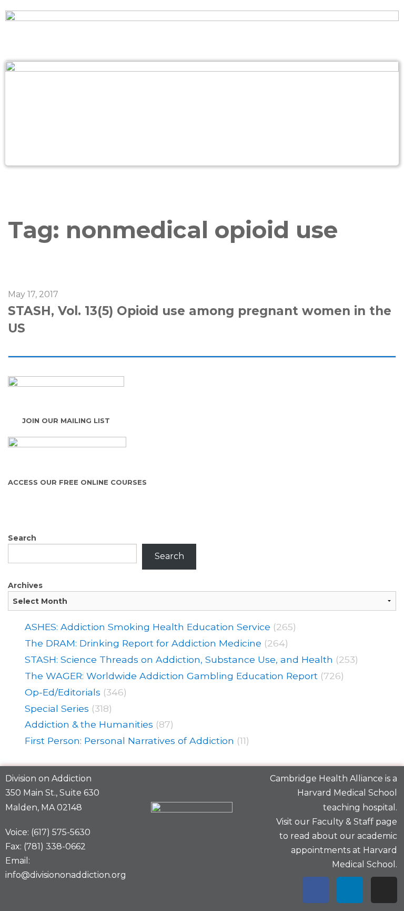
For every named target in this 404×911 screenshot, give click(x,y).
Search (22, 538)
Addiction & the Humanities (89, 724)
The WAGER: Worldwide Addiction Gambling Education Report (171, 675)
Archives (25, 585)
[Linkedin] (350, 890)
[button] (201, 188)
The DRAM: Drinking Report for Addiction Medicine (143, 643)
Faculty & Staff (342, 822)
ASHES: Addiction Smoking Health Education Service (147, 626)
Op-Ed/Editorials (62, 692)
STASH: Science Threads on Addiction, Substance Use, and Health (179, 659)
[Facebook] (315, 890)
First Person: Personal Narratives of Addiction (129, 740)
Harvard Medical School (347, 793)
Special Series (57, 708)
